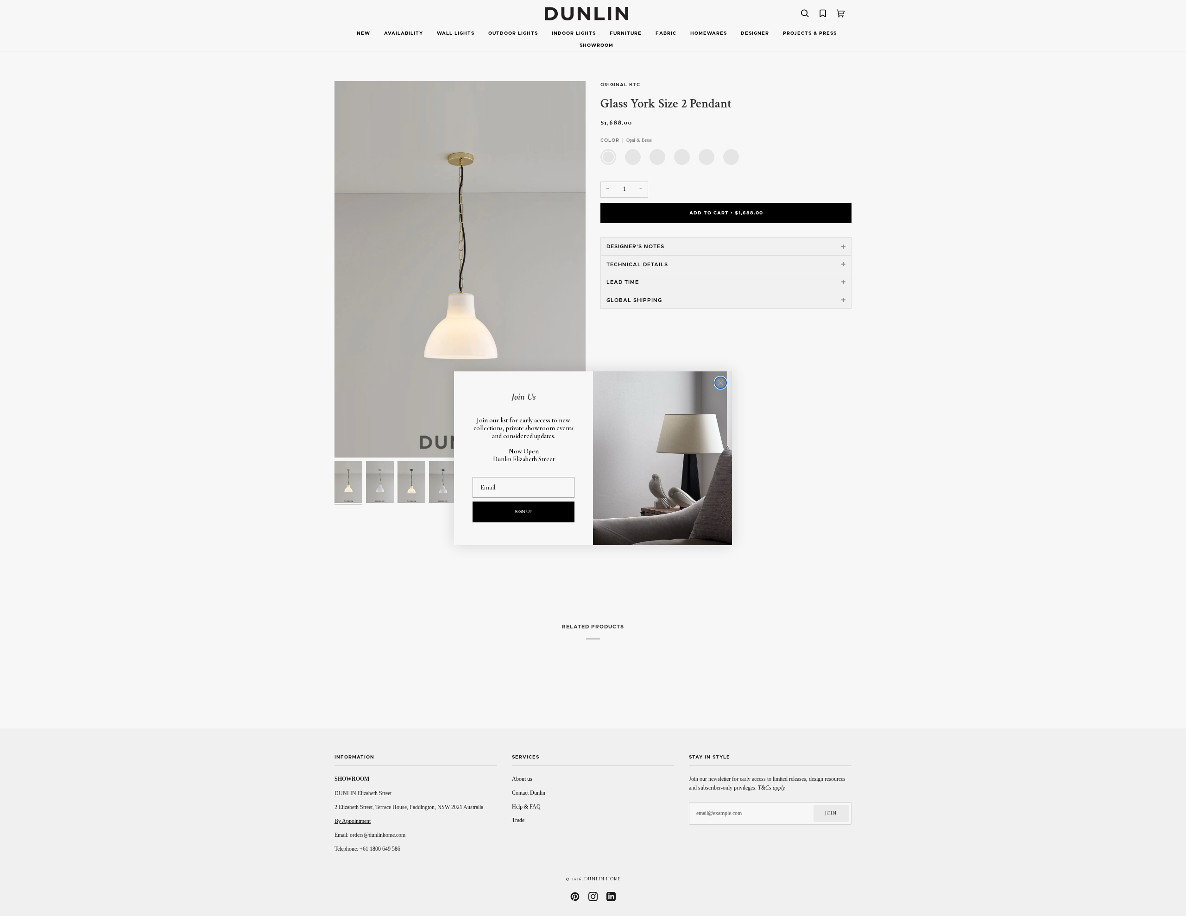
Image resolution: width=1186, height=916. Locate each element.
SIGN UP (524, 511)
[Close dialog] (720, 383)
